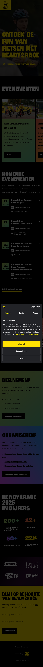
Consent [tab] (7, 313)
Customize (20, 351)
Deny (21, 358)
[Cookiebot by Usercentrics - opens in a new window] (30, 307)
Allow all (21, 344)
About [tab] (35, 313)
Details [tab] (21, 313)
